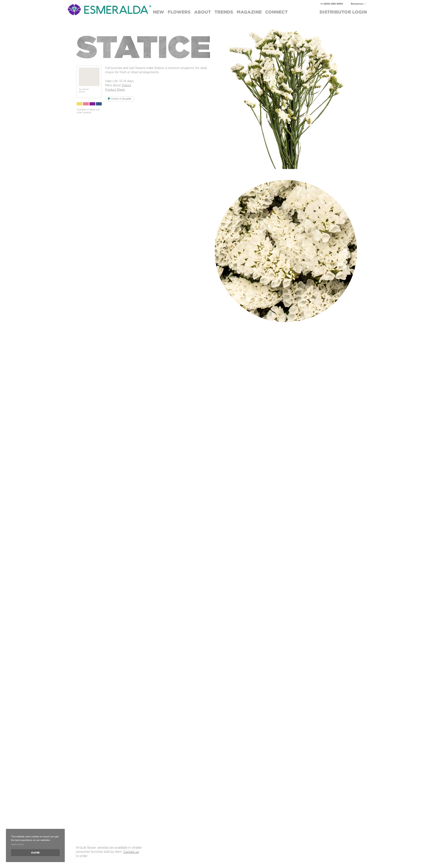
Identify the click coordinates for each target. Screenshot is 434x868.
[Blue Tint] (99, 103)
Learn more (17, 844)
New (158, 12)
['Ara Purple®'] (92, 103)
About (202, 12)
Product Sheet (115, 90)
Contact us (131, 852)
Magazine (249, 12)
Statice (126, 85)
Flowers (179, 12)
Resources (357, 3)
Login (343, 12)
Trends (223, 12)
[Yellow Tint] (79, 103)
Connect (276, 12)
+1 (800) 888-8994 (331, 3)
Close (35, 852)
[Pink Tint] (86, 103)
